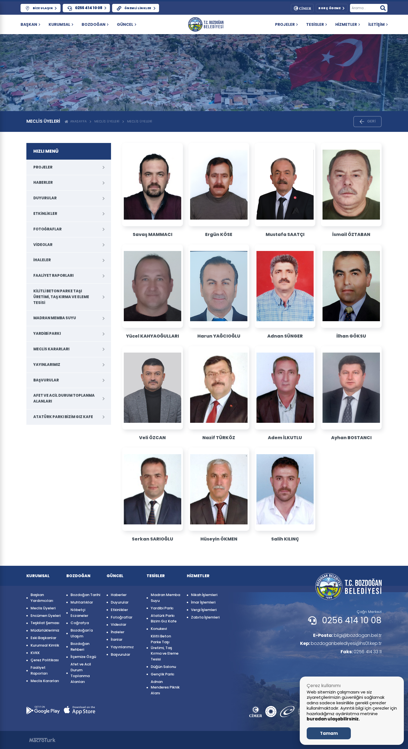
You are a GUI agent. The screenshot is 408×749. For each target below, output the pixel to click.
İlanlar (116, 639)
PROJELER (285, 24)
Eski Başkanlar (43, 637)
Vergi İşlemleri (203, 609)
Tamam (329, 733)
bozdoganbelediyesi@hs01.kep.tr (341, 643)
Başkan (29, 24)
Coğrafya (79, 622)
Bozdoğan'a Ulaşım (81, 633)
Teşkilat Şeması (45, 622)
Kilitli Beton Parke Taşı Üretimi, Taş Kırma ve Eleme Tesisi (61, 296)
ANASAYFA (77, 121)
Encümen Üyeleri (46, 615)
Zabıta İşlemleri (205, 617)
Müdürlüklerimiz (45, 630)
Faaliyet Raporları (53, 275)
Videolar (42, 244)
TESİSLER (315, 24)
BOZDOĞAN (93, 24)
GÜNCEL (125, 24)
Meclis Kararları (51, 349)
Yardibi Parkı (47, 333)
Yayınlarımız (46, 364)
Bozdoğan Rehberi (79, 646)
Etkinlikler (45, 213)
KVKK (35, 652)
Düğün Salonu (163, 666)
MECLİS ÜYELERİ (139, 121)
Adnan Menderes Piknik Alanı (165, 687)
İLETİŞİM (376, 24)
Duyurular (45, 198)
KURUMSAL (59, 24)
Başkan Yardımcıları (42, 597)
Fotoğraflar (47, 229)
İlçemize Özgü (83, 656)
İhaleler (42, 260)
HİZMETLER (346, 24)
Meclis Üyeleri (107, 121)
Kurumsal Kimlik (45, 645)
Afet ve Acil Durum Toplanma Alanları (64, 398)
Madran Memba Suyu (54, 318)
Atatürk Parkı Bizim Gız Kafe (63, 416)
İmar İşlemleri (203, 602)
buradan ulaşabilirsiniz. (333, 719)
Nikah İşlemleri (204, 594)
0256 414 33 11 (361, 652)
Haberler (43, 182)
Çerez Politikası (45, 660)
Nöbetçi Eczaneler (79, 612)
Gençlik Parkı (162, 674)
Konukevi (159, 628)
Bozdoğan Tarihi (85, 594)
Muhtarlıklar (81, 602)
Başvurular (46, 380)
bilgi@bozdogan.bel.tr (347, 635)
